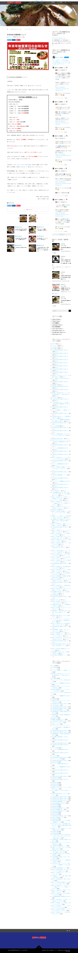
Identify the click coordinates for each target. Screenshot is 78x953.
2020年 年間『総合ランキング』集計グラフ (61, 616)
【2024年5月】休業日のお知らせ (60, 626)
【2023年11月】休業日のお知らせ (60, 770)
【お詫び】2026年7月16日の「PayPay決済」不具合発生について (66, 277)
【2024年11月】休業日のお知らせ (60, 484)
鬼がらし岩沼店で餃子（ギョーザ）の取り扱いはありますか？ (61, 537)
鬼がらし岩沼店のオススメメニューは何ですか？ (61, 608)
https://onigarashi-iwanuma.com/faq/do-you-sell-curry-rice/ (62, 88)
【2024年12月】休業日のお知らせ (60, 478)
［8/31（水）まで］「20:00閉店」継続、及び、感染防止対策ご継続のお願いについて (61, 825)
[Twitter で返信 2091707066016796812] (56, 98)
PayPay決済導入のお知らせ (59, 803)
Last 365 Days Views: (57, 332)
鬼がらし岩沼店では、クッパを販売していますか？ (61, 534)
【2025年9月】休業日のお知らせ (60, 407)
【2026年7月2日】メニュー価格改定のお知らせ (61, 417)
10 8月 (64, 136)
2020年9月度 (55, 782)
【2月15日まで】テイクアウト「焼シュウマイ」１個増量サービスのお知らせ (61, 864)
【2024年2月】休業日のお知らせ (60, 641)
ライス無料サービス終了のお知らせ (61, 378)
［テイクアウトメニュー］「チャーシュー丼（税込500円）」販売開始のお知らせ (61, 620)
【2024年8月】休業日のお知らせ (60, 563)
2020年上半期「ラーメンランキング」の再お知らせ (61, 701)
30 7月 (64, 199)
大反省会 (54, 347)
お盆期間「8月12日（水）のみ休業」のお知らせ (66, 288)
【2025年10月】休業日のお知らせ (60, 399)
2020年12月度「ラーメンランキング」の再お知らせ (61, 843)
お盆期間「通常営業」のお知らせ (60, 737)
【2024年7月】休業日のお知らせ (60, 582)
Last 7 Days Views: (57, 328)
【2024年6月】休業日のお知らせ (60, 596)
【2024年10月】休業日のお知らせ (60, 487)
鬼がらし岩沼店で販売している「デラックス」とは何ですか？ (61, 551)
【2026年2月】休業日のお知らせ (60, 372)
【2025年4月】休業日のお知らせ (60, 430)
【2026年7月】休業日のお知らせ (60, 356)
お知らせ (20, 36)
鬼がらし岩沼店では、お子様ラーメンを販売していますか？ (61, 497)
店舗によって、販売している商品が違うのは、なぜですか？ (61, 516)
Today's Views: (56, 321)
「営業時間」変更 (15, 36)
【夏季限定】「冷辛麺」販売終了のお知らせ (61, 712)
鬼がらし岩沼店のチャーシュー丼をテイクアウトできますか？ (61, 458)
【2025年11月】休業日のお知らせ (60, 389)
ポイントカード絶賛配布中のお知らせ (61, 481)
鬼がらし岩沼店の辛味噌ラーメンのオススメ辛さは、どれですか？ (61, 467)
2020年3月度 (55, 806)
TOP (53, 344)
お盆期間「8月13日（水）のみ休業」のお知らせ (61, 652)
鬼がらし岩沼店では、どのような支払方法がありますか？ (61, 638)
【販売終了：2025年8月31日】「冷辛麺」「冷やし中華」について (61, 611)
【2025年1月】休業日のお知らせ (60, 472)
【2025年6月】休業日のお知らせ (60, 427)
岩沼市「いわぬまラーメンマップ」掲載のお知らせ (61, 376)
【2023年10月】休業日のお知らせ (60, 773)
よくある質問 (59, 2)
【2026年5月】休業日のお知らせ (60, 362)
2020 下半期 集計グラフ (58, 809)
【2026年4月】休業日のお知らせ (60, 366)
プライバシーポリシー (57, 722)
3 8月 (64, 168)
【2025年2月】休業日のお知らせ (60, 454)
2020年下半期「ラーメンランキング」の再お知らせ (61, 687)
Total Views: (55, 334)
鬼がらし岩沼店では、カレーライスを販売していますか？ (61, 531)
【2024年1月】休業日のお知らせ (60, 743)
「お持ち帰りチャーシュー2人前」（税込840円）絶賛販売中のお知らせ (61, 403)
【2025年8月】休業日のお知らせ (60, 413)
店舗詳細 (54, 385)
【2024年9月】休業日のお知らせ (60, 460)
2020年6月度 (55, 819)
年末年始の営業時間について (59, 475)
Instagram (55, 509)
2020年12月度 (55, 786)
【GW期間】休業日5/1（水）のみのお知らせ (61, 857)
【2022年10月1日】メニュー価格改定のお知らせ (61, 605)
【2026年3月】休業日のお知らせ (60, 369)
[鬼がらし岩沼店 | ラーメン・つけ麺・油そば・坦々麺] (14, 2)
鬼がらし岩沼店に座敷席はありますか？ (61, 649)
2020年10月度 (55, 784)
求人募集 (54, 348)
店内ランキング (56, 599)
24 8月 (64, 67)
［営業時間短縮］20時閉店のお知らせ (61, 896)
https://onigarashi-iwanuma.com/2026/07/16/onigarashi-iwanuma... (64, 183)
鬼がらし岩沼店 (59, 67)
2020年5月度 (55, 595)
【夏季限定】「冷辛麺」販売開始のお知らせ (61, 715)
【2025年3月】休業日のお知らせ (60, 451)
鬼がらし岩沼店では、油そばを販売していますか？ (61, 573)
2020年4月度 (55, 833)
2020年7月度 (55, 814)
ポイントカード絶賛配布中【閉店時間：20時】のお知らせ (61, 420)
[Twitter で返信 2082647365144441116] (56, 231)
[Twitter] (67, 930)
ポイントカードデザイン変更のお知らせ (61, 680)
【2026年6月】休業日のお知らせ (60, 359)
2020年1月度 (55, 762)
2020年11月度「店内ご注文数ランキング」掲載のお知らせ (21, 230)
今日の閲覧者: (55, 323)
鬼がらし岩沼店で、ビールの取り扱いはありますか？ (61, 557)
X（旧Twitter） (56, 490)
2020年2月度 (55, 804)
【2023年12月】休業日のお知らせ (60, 752)
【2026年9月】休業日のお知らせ (66, 248)
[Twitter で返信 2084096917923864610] (56, 196)
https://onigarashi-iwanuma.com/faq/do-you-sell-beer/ (62, 122)
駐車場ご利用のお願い (57, 438)
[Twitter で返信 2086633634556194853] (56, 165)
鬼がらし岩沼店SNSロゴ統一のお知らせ (61, 879)
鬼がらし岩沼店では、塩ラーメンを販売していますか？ (61, 540)
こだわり (54, 397)
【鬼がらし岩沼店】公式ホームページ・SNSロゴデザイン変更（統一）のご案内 (61, 262)
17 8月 (64, 101)
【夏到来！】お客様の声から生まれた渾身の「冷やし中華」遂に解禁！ (61, 519)
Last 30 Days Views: (57, 330)
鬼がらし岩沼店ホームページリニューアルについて (61, 873)
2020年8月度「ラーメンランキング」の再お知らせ (42, 239)
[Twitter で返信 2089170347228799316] (56, 132)
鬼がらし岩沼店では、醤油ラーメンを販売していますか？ (61, 524)
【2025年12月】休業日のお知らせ (60, 386)
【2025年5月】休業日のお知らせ (60, 445)
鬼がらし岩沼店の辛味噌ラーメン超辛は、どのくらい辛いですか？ (61, 512)
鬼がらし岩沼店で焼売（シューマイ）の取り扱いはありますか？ (61, 546)
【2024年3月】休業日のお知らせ (60, 527)
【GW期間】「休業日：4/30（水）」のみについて (61, 630)
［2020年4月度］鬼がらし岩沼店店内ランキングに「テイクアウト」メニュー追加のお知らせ (43, 249)
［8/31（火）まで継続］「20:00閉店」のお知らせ (42, 230)
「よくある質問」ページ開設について (39, 0)
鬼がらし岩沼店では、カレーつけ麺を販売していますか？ (61, 570)
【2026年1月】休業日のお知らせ (60, 381)
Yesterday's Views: (57, 325)
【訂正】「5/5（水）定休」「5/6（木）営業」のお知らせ (60, 851)
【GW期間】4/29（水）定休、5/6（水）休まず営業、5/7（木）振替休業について (61, 493)
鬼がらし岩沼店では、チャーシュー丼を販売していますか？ (61, 579)
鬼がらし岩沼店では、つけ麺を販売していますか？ (61, 586)
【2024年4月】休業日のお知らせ (60, 760)
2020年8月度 (55, 812)
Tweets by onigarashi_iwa (59, 38)
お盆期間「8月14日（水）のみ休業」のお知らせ (61, 854)
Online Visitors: (56, 319)
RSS (69, 930)
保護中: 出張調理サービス (58, 719)
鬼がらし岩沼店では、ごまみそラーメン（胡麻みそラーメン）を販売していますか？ (61, 503)
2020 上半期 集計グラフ (58, 633)
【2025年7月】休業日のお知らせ (21, 248)
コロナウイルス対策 (57, 500)
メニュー (54, 345)
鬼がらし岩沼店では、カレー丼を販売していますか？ (61, 561)
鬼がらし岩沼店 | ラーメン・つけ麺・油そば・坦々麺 (56, 950)
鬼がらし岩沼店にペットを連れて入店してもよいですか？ (61, 635)
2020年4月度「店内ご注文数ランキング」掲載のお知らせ (21, 239)
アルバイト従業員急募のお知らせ (60, 448)
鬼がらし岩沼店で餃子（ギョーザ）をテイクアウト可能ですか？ (61, 434)
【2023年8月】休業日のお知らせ (60, 757)
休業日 (23, 36)
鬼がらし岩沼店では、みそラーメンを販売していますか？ (61, 589)
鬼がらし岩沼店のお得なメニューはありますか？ (61, 543)
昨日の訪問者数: (56, 327)
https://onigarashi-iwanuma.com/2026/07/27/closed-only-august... (64, 155)
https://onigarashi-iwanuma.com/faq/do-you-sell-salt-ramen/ (62, 214)
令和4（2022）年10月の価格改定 (21, 164)
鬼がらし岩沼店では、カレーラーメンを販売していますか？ (61, 507)
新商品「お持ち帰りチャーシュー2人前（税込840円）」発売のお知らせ (61, 393)
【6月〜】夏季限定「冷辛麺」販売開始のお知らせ (61, 576)
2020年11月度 (55, 778)
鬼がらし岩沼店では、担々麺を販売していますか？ (61, 567)
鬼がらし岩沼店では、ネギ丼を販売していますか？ (61, 554)
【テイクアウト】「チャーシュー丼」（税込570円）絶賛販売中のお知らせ (61, 441)
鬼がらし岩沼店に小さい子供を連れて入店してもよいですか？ (61, 624)
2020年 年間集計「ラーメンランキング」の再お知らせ (61, 690)
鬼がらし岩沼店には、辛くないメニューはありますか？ (61, 602)
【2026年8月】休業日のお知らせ (66, 301)
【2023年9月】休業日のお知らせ (60, 776)
